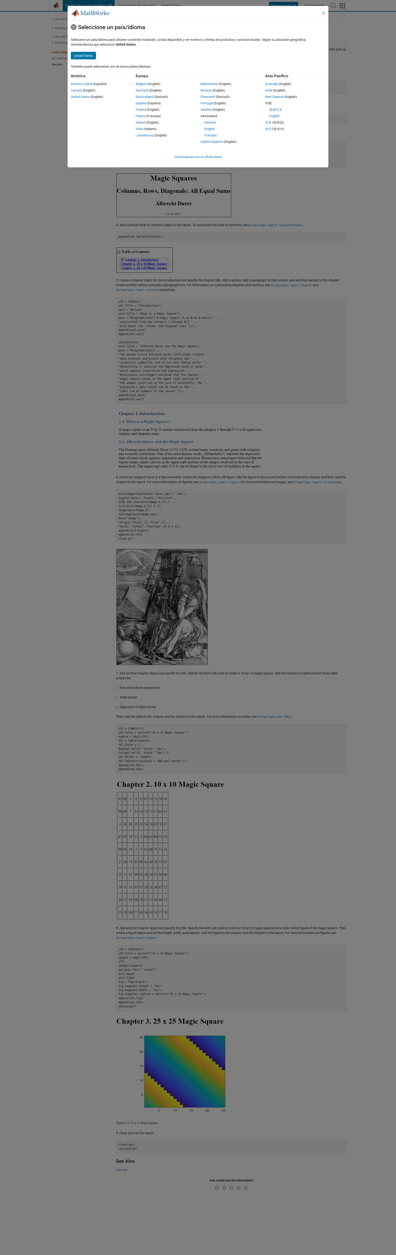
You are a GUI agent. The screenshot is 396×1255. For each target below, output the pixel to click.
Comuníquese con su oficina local (198, 157)
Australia (271, 84)
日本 (268, 122)
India (268, 90)
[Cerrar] (323, 13)
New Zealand (274, 97)
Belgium (141, 84)
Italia (139, 129)
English (209, 129)
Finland (141, 109)
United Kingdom (212, 142)
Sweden (206, 109)
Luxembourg (145, 135)
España (141, 103)
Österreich (208, 97)
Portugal (207, 103)
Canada (76, 90)
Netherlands (209, 84)
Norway (206, 90)
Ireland (141, 122)
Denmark (142, 90)
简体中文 (275, 109)
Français (210, 135)
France (141, 116)
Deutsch (210, 122)
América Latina (81, 84)
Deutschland (145, 97)
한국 (268, 129)
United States (80, 97)
